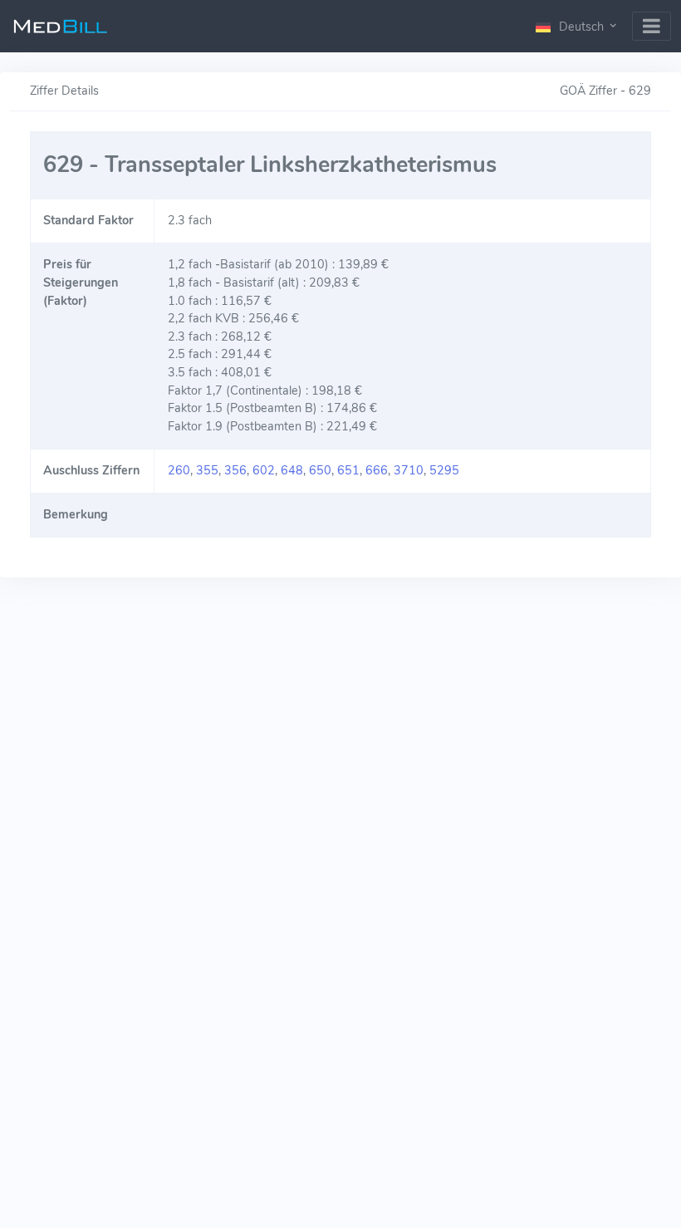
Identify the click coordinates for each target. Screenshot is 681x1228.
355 (207, 470)
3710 (409, 470)
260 (179, 470)
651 (348, 470)
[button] (577, 26)
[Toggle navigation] (651, 26)
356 (235, 470)
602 (263, 470)
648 (292, 470)
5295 (444, 470)
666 (376, 470)
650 (320, 470)
